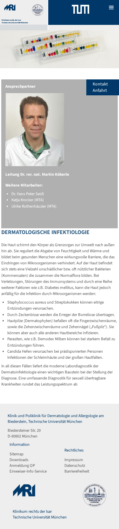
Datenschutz (74, 465)
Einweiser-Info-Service (28, 471)
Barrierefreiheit (76, 471)
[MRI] (10, 9)
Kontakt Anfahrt (100, 87)
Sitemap (16, 454)
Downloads (19, 460)
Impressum (73, 460)
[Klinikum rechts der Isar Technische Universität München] (80, 12)
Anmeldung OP (22, 465)
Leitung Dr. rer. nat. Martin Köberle (37, 174)
